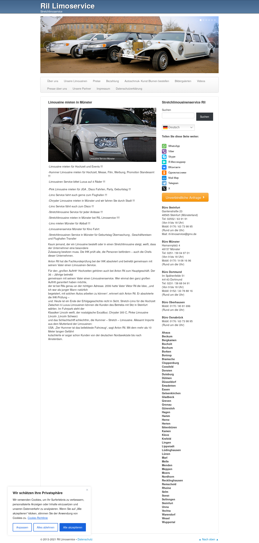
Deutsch (174, 127)
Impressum (103, 88)
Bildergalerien (183, 81)
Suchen (166, 110)
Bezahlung (112, 81)
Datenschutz (85, 539)
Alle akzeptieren (72, 527)
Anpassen (22, 527)
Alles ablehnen (45, 527)
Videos (201, 81)
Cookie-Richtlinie (38, 518)
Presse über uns (57, 88)
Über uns (52, 81)
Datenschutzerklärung (129, 88)
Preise (96, 81)
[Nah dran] (87, 489)
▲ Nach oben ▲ (209, 539)
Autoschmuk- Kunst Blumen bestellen (147, 81)
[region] (49, 511)
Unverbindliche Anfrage (184, 197)
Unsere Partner (82, 88)
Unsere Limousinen (75, 81)
